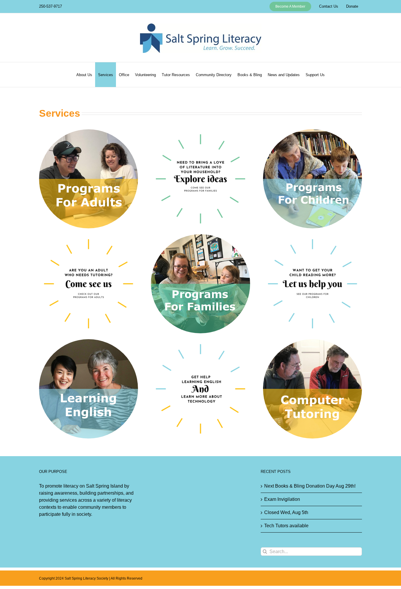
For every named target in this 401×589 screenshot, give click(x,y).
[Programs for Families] (200, 236)
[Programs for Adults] (88, 131)
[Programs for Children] (312, 131)
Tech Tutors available (286, 525)
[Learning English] (88, 341)
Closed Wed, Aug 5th (286, 512)
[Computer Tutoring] (312, 341)
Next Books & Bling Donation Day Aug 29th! (309, 485)
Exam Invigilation (282, 499)
